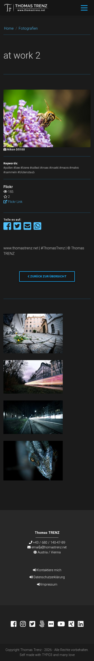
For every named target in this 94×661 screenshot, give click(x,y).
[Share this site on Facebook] (7, 228)
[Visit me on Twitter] (34, 624)
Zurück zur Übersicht (48, 276)
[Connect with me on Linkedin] (81, 624)
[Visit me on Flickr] (52, 624)
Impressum (48, 584)
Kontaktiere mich (48, 570)
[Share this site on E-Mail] (28, 228)
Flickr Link (14, 202)
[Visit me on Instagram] (24, 624)
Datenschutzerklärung (49, 577)
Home (9, 28)
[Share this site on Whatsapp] (37, 228)
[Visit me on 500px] (43, 624)
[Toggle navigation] (84, 7)
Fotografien (28, 28)
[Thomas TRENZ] (27, 7)
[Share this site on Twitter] (17, 228)
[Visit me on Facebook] (15, 624)
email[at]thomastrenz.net (49, 547)
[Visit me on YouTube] (62, 624)
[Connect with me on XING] (73, 624)
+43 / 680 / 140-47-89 (49, 542)
